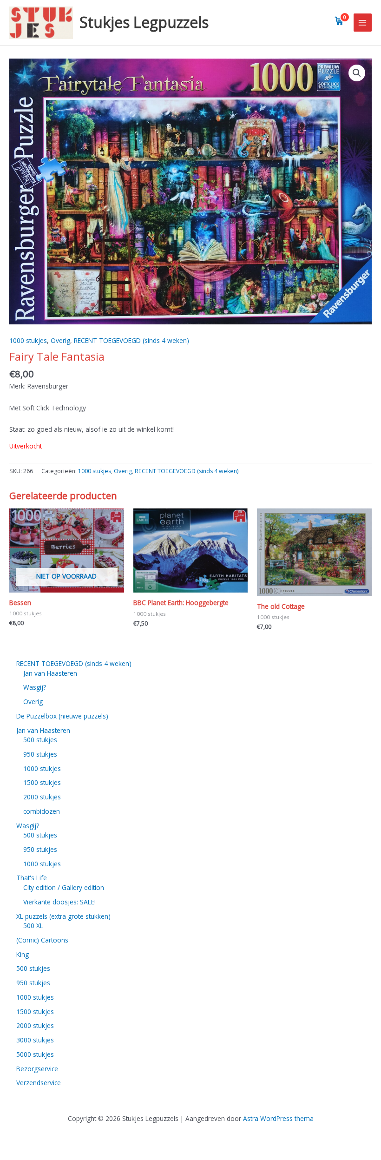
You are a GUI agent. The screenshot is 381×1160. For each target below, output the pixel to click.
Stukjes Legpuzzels (144, 22)
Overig (60, 340)
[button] (356, 73)
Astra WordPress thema (278, 1118)
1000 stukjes (28, 340)
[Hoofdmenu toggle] (363, 22)
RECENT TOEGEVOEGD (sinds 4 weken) (131, 340)
